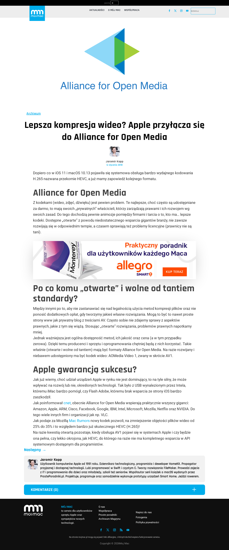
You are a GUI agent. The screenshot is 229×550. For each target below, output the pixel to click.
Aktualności (96, 10)
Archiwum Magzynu (109, 518)
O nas (102, 506)
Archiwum (33, 113)
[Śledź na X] (175, 11)
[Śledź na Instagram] (181, 11)
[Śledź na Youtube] (187, 11)
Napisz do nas (144, 512)
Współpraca (131, 10)
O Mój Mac (114, 10)
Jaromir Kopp (114, 161)
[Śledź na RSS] (121, 530)
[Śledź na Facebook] (169, 11)
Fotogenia (141, 517)
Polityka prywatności (147, 522)
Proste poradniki (108, 514)
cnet (67, 403)
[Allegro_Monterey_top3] (114, 278)
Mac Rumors (79, 421)
